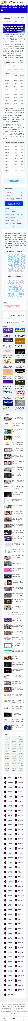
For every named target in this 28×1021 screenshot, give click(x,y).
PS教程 (13, 736)
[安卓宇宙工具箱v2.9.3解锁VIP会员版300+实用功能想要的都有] (8, 652)
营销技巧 (14, 768)
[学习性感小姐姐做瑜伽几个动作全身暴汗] (8, 557)
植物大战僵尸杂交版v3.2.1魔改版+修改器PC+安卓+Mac (17, 696)
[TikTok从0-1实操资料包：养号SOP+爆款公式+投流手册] (20, 393)
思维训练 (7, 753)
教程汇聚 (7, 756)
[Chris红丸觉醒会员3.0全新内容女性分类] (8, 671)
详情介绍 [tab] (7, 17)
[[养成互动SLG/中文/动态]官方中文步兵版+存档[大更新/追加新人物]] (8, 551)
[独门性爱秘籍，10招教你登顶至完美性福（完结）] (8, 639)
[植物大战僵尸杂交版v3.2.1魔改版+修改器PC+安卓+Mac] (8, 696)
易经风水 (7, 758)
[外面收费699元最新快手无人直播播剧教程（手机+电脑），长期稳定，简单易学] (20, 330)
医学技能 (7, 746)
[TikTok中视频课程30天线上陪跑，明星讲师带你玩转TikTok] (20, 361)
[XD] (2, 10)
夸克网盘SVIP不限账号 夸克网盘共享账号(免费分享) (17, 444)
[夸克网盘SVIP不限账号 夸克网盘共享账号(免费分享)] (8, 445)
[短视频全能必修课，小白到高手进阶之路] (8, 382)
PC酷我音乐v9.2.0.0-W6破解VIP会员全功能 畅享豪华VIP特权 (18, 721)
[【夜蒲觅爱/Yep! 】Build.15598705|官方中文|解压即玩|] (8, 620)
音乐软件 (21, 770)
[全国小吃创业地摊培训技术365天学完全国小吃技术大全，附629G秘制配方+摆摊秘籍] (8, 701)
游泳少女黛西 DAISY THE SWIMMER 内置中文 (18, 633)
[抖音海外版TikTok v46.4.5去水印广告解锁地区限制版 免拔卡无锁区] (8, 419)
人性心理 (7, 741)
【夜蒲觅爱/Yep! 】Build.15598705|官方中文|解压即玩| (17, 620)
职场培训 (21, 765)
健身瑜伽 (7, 744)
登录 (22, 2)
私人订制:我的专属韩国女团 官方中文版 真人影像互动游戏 (18, 494)
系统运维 (7, 763)
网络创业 (14, 763)
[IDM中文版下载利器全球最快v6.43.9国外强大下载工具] (8, 646)
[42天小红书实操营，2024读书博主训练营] (20, 341)
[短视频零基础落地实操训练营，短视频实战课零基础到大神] (8, 362)
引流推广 (21, 751)
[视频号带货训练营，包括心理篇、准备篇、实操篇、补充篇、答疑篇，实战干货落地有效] (8, 340)
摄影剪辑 (21, 753)
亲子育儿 (7, 739)
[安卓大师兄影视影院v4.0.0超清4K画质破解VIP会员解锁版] (8, 678)
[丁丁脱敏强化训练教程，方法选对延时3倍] (8, 438)
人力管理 (14, 739)
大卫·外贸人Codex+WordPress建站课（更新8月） (7, 399)
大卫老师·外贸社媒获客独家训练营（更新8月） (7, 409)
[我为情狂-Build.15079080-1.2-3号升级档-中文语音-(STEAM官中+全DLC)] (8, 563)
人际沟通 (14, 741)
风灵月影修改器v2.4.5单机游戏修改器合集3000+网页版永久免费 (18, 476)
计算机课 (21, 768)
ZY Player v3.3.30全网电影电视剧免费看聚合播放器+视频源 (18, 664)
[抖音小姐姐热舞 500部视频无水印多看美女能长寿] (8, 545)
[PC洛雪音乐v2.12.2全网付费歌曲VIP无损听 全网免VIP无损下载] (8, 614)
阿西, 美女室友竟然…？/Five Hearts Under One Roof (16, 683)
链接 (18, 306)
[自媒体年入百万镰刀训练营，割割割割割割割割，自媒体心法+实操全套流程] (20, 353)
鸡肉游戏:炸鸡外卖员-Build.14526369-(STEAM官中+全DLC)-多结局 (18, 520)
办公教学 (21, 744)
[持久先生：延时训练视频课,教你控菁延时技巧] (8, 538)
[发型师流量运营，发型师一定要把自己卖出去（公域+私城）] (8, 372)
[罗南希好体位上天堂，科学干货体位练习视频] (8, 482)
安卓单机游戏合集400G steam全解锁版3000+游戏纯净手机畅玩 (18, 627)
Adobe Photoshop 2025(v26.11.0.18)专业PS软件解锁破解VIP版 (17, 583)
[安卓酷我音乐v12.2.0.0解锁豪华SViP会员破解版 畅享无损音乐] (8, 534)
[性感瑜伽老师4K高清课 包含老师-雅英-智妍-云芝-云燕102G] (8, 589)
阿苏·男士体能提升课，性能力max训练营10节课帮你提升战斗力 (18, 690)
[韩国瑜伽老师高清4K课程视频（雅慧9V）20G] (8, 596)
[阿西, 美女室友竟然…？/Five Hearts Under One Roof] (8, 683)
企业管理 (21, 741)
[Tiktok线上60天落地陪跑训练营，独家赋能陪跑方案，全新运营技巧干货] (8, 330)
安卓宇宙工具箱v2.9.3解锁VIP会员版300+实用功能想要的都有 (18, 652)
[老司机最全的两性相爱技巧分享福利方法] (8, 487)
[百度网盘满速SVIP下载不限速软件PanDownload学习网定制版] (8, 432)
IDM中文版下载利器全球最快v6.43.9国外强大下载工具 (18, 645)
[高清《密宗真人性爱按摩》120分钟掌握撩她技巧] (8, 450)
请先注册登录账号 (14, 204)
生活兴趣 (14, 758)
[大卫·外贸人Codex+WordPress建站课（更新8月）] (8, 393)
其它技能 (14, 744)
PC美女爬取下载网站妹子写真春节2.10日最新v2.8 (17, 526)
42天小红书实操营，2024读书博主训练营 (19, 347)
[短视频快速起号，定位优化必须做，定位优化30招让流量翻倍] (20, 371)
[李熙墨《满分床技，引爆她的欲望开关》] (8, 570)
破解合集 (21, 760)
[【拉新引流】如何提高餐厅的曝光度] (20, 403)
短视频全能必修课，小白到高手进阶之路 (7, 388)
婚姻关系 (7, 748)
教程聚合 (14, 756)
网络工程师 (20, 763)
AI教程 (7, 736)
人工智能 (21, 739)
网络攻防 (7, 765)
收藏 (7, 306)
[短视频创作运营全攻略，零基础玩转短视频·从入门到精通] (8, 351)
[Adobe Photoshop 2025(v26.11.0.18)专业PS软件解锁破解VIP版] (8, 582)
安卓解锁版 (20, 748)
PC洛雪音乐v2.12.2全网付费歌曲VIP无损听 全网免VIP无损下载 (18, 614)
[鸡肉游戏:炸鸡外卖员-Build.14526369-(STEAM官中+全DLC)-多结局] (8, 519)
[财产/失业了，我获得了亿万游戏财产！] (8, 658)
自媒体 (5, 302)
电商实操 (21, 758)
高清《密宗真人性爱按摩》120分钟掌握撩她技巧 (18, 450)
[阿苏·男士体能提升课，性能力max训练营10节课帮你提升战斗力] (8, 689)
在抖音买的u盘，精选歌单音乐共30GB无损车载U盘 (18, 727)
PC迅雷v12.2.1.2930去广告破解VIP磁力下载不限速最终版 (18, 501)
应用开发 (14, 751)
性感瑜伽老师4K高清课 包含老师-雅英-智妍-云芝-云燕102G (17, 589)
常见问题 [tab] (21, 17)
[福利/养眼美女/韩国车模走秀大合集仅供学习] (8, 708)
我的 (14, 1020)
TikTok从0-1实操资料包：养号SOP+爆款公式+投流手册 (19, 399)
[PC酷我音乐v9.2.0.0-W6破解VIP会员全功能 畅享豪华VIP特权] (8, 721)
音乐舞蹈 (14, 770)
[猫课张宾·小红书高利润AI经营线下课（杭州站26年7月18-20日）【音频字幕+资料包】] (20, 382)
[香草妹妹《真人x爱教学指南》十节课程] (8, 608)
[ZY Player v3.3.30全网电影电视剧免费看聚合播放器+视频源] (8, 664)
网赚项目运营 (16, 21)
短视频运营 (14, 760)
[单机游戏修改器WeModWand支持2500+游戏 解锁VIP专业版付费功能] (8, 576)
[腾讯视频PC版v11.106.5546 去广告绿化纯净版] (8, 714)
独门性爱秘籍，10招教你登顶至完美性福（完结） (17, 639)
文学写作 (21, 756)
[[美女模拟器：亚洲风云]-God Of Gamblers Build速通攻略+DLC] (8, 507)
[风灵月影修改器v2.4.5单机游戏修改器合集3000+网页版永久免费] (8, 475)
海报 (12, 306)
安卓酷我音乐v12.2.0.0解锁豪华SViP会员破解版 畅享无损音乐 (18, 532)
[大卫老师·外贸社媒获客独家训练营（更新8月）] (8, 403)
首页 (10, 21)
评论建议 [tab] (14, 17)
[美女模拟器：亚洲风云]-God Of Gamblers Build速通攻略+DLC (18, 507)
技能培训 (14, 753)
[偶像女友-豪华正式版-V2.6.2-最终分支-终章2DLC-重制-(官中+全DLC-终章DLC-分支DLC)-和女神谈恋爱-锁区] (8, 513)
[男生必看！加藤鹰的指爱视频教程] (8, 463)
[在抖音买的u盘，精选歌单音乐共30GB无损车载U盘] (8, 729)
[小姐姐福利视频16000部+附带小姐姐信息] (8, 425)
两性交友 (21, 736)
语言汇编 (7, 770)
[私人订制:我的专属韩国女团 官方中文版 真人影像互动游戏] (8, 494)
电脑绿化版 (7, 760)
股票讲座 (7, 768)
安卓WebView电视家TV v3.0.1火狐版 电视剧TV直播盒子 (18, 601)
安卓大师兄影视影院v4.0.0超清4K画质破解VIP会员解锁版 (17, 677)
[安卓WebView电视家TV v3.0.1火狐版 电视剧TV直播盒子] (8, 601)
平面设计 (7, 751)
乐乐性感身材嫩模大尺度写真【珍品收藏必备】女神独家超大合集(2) (18, 469)
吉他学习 (14, 746)
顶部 (23, 1020)
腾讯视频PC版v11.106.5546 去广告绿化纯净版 (18, 715)
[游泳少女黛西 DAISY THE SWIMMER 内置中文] (8, 633)
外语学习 (21, 746)
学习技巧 (14, 748)
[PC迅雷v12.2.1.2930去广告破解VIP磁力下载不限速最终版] (8, 501)
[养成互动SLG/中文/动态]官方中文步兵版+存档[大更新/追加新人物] (18, 551)
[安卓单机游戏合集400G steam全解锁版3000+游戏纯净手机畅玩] (8, 627)
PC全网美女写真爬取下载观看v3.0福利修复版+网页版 (17, 457)
